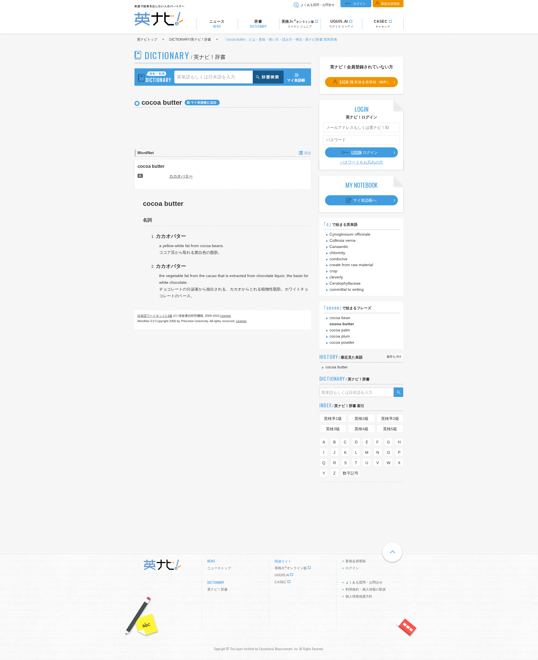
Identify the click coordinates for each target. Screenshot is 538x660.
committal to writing (347, 289)
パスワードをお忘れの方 (361, 162)
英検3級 (333, 429)
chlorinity (337, 252)
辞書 (258, 24)
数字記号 (350, 473)
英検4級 (361, 429)
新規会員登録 (390, 3)
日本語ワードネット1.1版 (154, 315)
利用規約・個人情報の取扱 (365, 589)
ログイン (359, 3)
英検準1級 (333, 418)
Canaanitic (339, 246)
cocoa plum (340, 336)
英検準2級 (390, 418)
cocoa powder (342, 342)
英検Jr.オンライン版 (291, 568)
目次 (307, 153)
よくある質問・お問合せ (318, 4)
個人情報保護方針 (358, 596)
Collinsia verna (343, 240)
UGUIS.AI (282, 575)
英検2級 (361, 418)
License (225, 315)
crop (333, 271)
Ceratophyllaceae (345, 283)
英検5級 (390, 429)
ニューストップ (219, 568)
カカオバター (181, 176)
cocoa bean (340, 317)
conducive (338, 259)
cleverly (336, 277)
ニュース (217, 24)
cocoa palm (340, 330)
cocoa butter (151, 166)
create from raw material (351, 264)
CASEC (280, 582)
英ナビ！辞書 (217, 589)
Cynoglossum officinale (350, 234)
